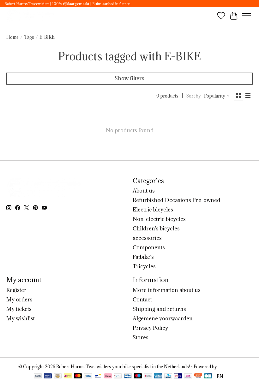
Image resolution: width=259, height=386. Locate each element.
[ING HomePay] (198, 376)
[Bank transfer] (38, 376)
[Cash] (58, 376)
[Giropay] (178, 376)
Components (149, 247)
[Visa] (88, 376)
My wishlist (20, 318)
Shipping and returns (159, 309)
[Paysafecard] (118, 376)
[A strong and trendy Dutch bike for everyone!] (31, 15)
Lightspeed (229, 367)
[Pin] (48, 376)
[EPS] (188, 376)
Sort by (193, 96)
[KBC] (168, 376)
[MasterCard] (78, 376)
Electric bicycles (153, 209)
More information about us (167, 290)
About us (144, 190)
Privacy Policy (150, 327)
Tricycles (144, 266)
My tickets (19, 309)
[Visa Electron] (128, 376)
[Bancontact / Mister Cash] (98, 376)
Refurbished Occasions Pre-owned (176, 200)
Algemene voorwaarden (163, 318)
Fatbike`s (143, 256)
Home (12, 37)
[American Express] (158, 376)
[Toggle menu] (246, 15)
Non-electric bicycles (159, 219)
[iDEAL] (68, 376)
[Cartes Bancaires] (208, 376)
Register (16, 290)
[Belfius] (148, 376)
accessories (147, 238)
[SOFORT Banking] (108, 376)
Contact (142, 299)
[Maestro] (138, 376)
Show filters (129, 78)
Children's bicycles (156, 228)
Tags (29, 37)
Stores (140, 337)
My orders (19, 299)
